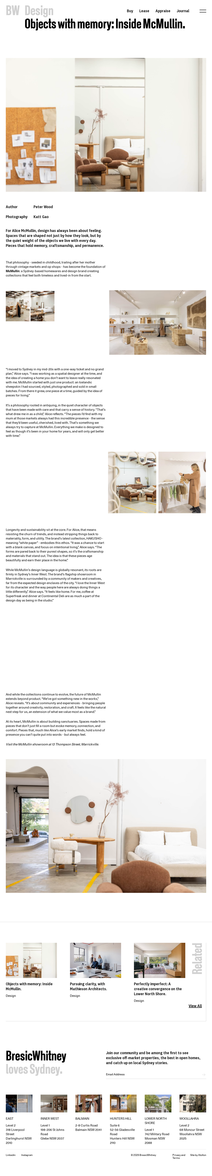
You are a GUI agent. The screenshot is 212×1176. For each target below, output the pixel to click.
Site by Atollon (198, 1155)
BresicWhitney (36, 1057)
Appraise (162, 10)
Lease (144, 10)
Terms (176, 1157)
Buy (130, 10)
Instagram (27, 1155)
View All (195, 1005)
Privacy (176, 1155)
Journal (183, 10)
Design (11, 996)
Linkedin (11, 1155)
